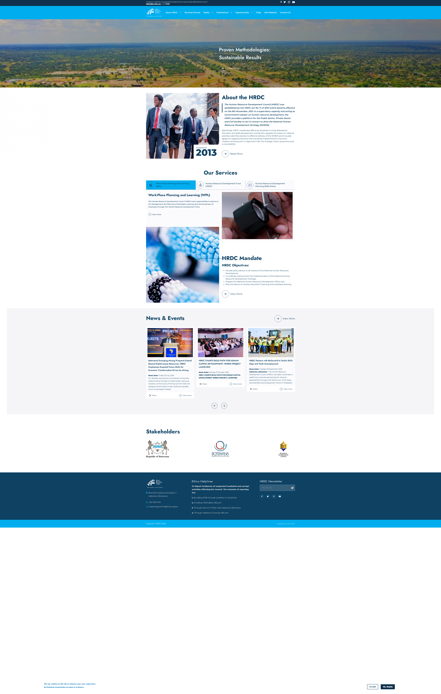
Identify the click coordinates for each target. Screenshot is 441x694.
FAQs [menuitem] (258, 12)
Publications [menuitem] (221, 13)
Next (224, 406)
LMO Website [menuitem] (270, 12)
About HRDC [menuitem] (171, 13)
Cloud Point (290, 524)
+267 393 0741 (154, 502)
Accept (372, 687)
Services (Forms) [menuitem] (192, 12)
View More (233, 68)
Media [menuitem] (205, 13)
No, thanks (388, 687)
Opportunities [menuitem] (241, 13)
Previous (215, 406)
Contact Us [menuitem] (285, 12)
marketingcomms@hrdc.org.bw (163, 507)
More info (89, 687)
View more (156, 214)
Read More (236, 153)
